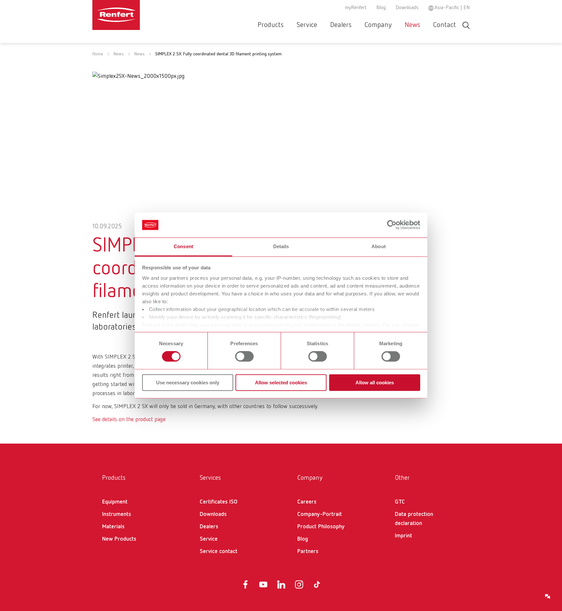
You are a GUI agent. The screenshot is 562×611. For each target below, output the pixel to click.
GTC (400, 502)
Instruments (116, 514)
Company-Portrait (319, 514)
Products (271, 25)
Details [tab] (281, 246)
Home (97, 54)
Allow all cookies (374, 382)
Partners (307, 551)
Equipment (114, 502)
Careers (306, 502)
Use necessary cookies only (187, 382)
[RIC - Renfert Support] (547, 596)
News (412, 25)
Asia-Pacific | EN (452, 7)
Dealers (341, 25)
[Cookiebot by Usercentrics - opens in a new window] (391, 225)
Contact (444, 25)
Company (378, 25)
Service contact (218, 551)
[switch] (244, 356)
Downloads (407, 7)
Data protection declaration (414, 518)
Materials (113, 527)
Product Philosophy (321, 527)
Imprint (403, 536)
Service (307, 25)
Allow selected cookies (281, 382)
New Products (119, 539)
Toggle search (466, 25)
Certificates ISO (218, 502)
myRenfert (356, 7)
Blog (381, 7)
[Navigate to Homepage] (136, 15)
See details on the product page (129, 419)
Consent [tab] (183, 246)
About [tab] (378, 246)
